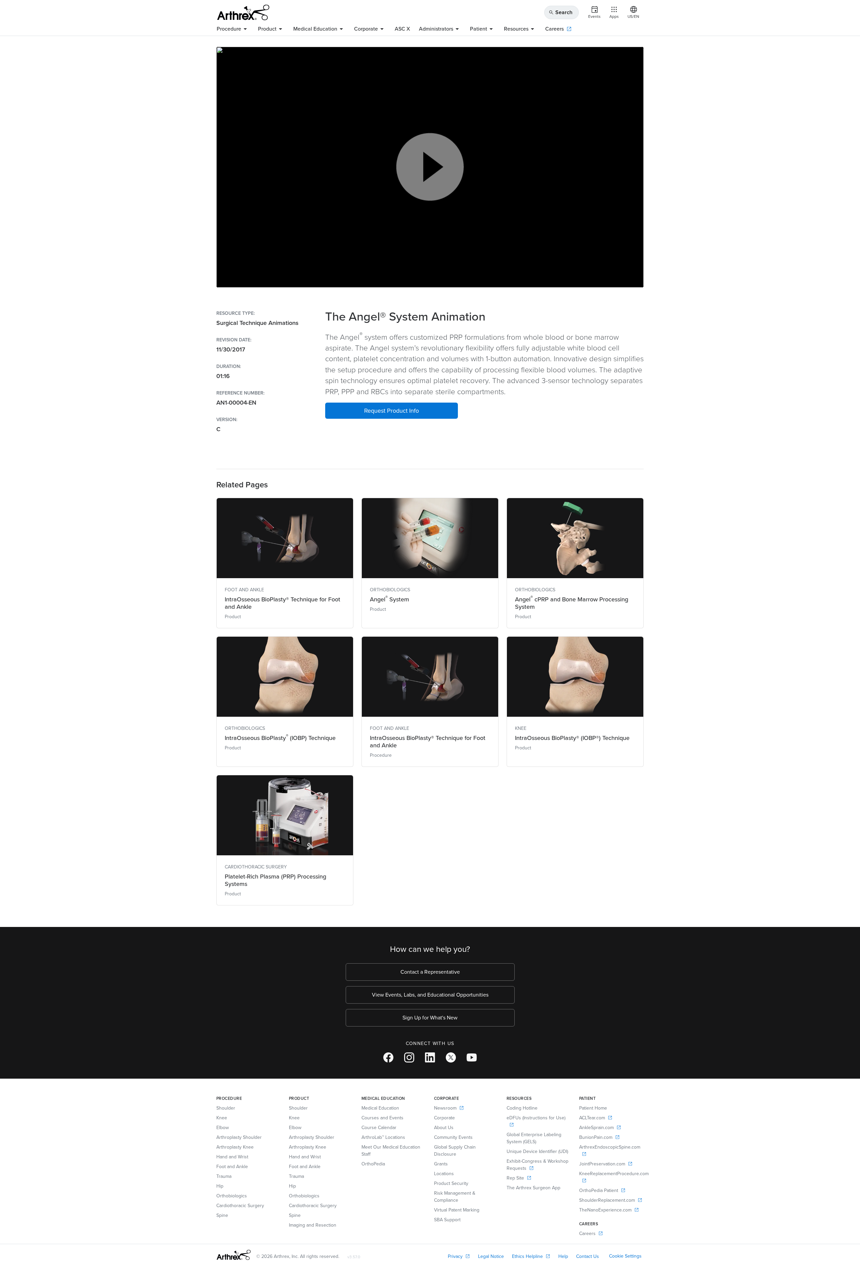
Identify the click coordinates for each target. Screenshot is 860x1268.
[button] (391, 411)
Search (560, 12)
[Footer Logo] (233, 1255)
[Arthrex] (243, 12)
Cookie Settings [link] (625, 1256)
